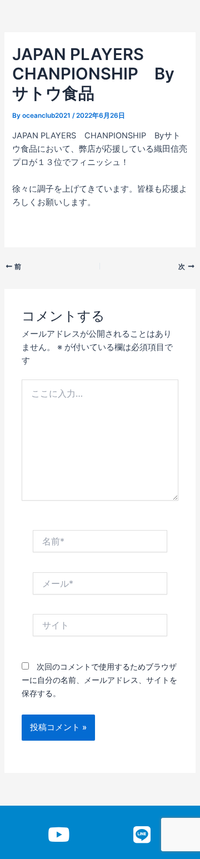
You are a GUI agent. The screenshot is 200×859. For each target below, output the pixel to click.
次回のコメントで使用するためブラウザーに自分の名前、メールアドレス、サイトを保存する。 (99, 680)
